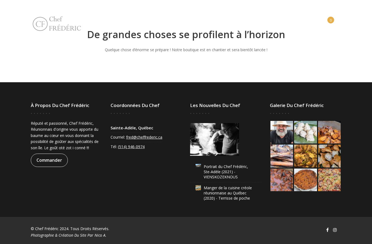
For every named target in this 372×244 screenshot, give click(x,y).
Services (174, 22)
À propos (147, 22)
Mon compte (299, 22)
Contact (225, 22)
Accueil (120, 22)
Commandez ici (260, 22)
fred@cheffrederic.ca (144, 137)
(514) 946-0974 (131, 146)
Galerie (199, 22)
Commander (49, 160)
